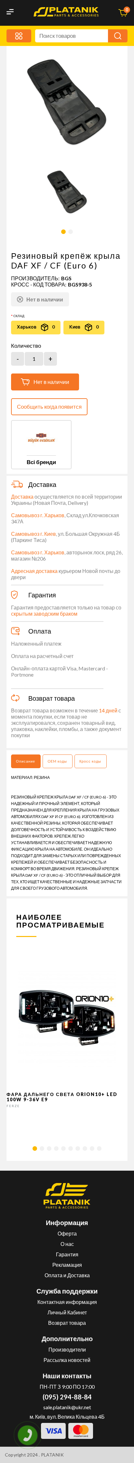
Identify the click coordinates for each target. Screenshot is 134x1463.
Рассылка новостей (67, 1360)
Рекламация (67, 1265)
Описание (25, 761)
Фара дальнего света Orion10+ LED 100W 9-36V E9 (62, 1096)
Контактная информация (67, 1302)
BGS (66, 278)
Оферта (67, 1233)
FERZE (13, 1106)
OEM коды (57, 761)
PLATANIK (52, 1454)
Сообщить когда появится (49, 406)
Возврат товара (67, 1323)
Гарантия (67, 1254)
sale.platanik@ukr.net (67, 1407)
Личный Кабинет (67, 1312)
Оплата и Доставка (67, 1275)
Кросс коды (90, 761)
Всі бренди (41, 462)
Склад (18, 316)
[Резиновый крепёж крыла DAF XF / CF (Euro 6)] (67, 192)
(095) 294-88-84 (67, 1397)
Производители (67, 1349)
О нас (67, 1244)
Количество (26, 346)
